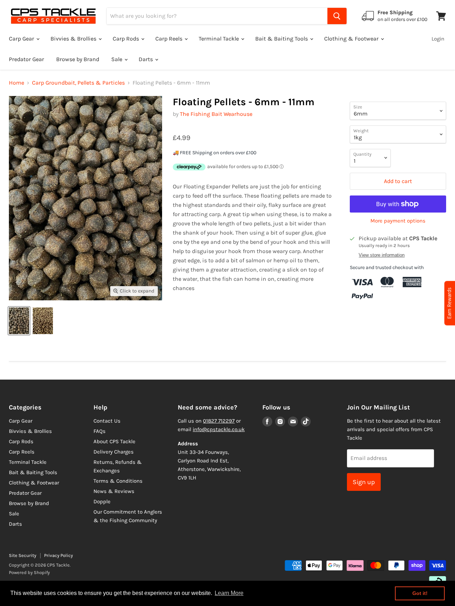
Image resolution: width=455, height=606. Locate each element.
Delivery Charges (113, 452)
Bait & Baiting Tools (282, 38)
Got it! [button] (420, 593)
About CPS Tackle (114, 441)
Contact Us (107, 421)
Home (16, 83)
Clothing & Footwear (352, 38)
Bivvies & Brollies (74, 38)
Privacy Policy (58, 555)
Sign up (364, 482)
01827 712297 (219, 421)
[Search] (337, 16)
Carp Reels (169, 38)
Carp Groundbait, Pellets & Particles (78, 83)
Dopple (102, 501)
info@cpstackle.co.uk (219, 429)
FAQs (99, 431)
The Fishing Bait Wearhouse (216, 114)
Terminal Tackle (219, 38)
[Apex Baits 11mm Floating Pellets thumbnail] (19, 321)
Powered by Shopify (29, 572)
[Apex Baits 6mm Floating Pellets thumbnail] (43, 321)
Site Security (22, 555)
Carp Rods (126, 38)
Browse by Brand (77, 59)
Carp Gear (22, 38)
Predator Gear (26, 59)
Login (438, 39)
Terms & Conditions (118, 481)
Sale (117, 59)
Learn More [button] (229, 593)
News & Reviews (113, 491)
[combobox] (217, 16)
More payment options (397, 221)
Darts (146, 59)
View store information (382, 255)
